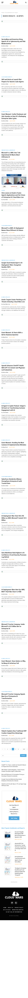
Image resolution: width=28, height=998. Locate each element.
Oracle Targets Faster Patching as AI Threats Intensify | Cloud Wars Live (13, 300)
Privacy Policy (19, 907)
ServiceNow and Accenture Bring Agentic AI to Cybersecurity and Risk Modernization (13, 41)
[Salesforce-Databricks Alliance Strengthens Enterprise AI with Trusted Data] (14, 467)
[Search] (26, 2)
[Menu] (2, 2)
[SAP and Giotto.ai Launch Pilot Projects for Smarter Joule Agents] (14, 68)
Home (2, 12)
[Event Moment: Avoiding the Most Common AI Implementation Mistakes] (14, 431)
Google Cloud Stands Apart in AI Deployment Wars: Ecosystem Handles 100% (11, 264)
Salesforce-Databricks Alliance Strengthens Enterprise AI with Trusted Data (11, 481)
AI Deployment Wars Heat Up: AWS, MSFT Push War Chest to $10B (13, 590)
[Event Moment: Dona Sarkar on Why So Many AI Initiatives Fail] (14, 649)
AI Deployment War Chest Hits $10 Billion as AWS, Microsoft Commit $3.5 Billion (13, 518)
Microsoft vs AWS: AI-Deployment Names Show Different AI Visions (12, 229)
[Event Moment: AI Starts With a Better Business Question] (14, 321)
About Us (10, 907)
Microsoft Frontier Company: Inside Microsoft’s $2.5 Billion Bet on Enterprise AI (13, 626)
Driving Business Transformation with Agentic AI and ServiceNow (20, 859)
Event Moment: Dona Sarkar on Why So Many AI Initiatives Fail (13, 662)
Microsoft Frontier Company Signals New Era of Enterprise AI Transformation (13, 696)
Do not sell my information (14, 912)
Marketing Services (17, 909)
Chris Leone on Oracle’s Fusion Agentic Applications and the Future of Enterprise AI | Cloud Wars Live (13, 195)
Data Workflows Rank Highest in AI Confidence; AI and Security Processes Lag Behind (13, 554)
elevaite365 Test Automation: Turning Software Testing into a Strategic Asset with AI (20, 846)
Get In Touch (7, 909)
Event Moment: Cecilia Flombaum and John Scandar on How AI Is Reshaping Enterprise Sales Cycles (13, 116)
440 (24, 749)
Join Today (14, 818)
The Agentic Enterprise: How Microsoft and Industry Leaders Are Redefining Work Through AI (20, 871)
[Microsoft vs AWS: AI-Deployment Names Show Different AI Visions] (14, 216)
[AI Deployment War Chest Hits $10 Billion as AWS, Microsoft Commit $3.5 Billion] (14, 504)
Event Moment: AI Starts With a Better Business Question (11, 333)
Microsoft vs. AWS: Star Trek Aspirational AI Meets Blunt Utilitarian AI (10, 154)
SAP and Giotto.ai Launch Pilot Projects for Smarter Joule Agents (12, 80)
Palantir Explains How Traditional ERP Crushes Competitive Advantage (13, 732)
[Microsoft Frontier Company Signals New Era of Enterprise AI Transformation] (14, 682)
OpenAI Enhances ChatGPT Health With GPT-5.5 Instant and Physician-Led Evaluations (13, 367)
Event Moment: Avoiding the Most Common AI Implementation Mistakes (13, 443)
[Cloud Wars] (14, 2)
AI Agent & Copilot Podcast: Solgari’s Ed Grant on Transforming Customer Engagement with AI (13, 408)
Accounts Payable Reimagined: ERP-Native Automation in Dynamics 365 (20, 834)
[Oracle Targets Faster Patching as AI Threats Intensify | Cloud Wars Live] (14, 288)
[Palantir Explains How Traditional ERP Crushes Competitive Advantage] (14, 719)
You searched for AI (9, 12)
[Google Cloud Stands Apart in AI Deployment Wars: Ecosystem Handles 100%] (14, 251)
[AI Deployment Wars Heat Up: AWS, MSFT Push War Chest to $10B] (14, 578)
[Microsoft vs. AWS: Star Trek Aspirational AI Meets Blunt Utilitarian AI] (14, 141)
